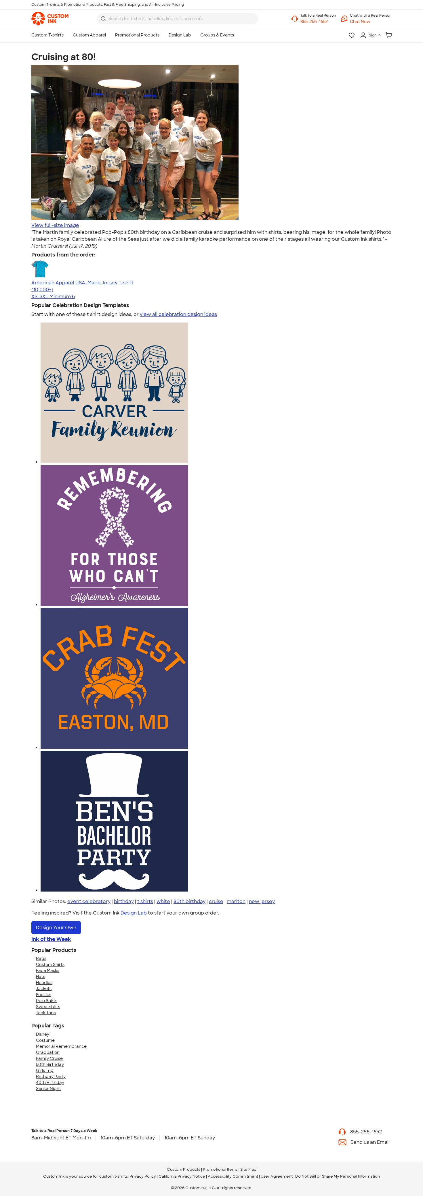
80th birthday (189, 901)
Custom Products (183, 1169)
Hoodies (44, 982)
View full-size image (55, 225)
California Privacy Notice (182, 1176)
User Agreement (277, 1176)
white (163, 901)
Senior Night (48, 1088)
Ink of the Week (51, 939)
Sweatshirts (48, 1006)
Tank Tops (46, 1012)
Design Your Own (56, 928)
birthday (124, 901)
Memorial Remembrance (61, 1046)
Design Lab (134, 913)
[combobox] (177, 18)
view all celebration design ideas (178, 314)
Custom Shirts (50, 964)
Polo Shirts (46, 1000)
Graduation (48, 1052)
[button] (371, 22)
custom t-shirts (113, 1176)
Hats (40, 976)
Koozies (43, 994)
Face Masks (47, 970)
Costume (45, 1040)
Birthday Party (51, 1076)
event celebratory (88, 901)
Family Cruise (49, 1058)
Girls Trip (45, 1070)
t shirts (145, 901)
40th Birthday (50, 1082)
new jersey (262, 901)
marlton (236, 901)
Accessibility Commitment (233, 1176)
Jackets (44, 988)
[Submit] (103, 18)
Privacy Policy (142, 1176)
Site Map (248, 1169)
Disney (42, 1034)
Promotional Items (220, 1169)
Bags (41, 958)
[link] (49, 19)
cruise (216, 901)
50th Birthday (50, 1064)
